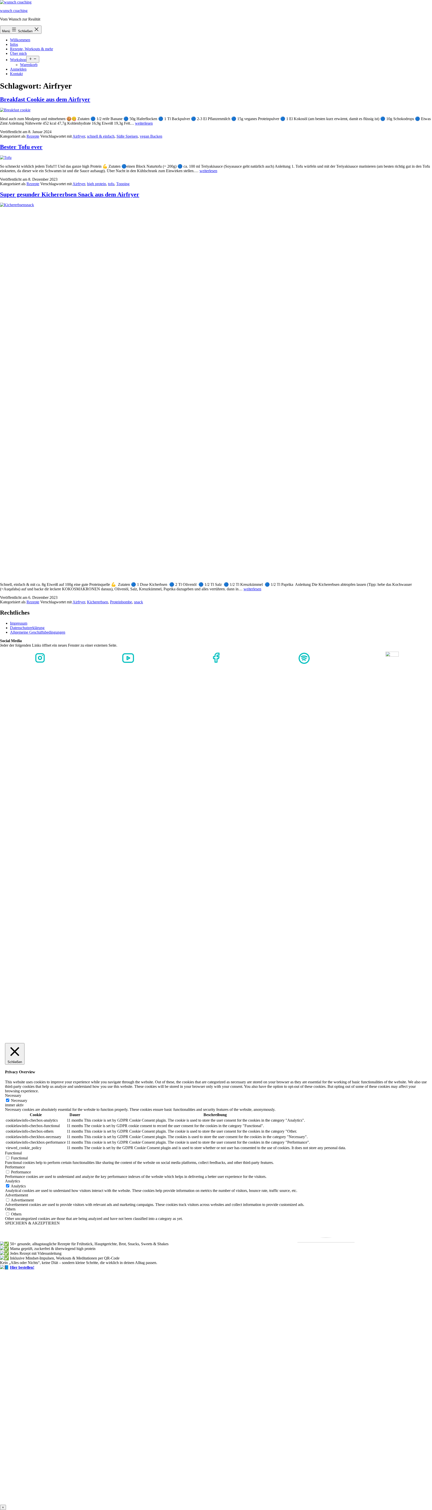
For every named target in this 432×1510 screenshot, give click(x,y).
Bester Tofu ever (21, 147)
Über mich (18, 53)
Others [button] (10, 1209)
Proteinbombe (121, 602)
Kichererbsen (97, 602)
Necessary (19, 1100)
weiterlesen (144, 123)
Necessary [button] (13, 1095)
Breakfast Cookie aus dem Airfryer (45, 99)
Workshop (18, 60)
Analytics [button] (12, 1181)
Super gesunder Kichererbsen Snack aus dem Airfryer (69, 194)
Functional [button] (13, 1153)
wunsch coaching (14, 11)
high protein (96, 184)
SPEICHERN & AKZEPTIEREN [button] (32, 1223)
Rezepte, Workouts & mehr (31, 49)
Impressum (18, 623)
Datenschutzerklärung (27, 628)
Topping (123, 184)
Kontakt (16, 74)
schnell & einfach (100, 136)
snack (138, 602)
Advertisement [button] (16, 1195)
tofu (111, 184)
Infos (14, 44)
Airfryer (78, 136)
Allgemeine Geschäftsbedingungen (37, 632)
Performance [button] (15, 1167)
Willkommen (20, 40)
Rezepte (32, 136)
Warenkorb (29, 65)
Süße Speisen (127, 136)
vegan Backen (151, 136)
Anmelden (18, 69)
